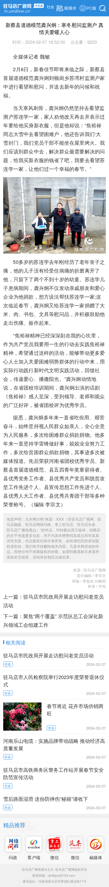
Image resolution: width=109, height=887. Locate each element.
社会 (50, 6)
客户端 (34, 857)
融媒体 (95, 857)
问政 (13, 857)
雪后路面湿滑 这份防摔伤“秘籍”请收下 (45, 798)
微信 (54, 857)
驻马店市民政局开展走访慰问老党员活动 (48, 655)
